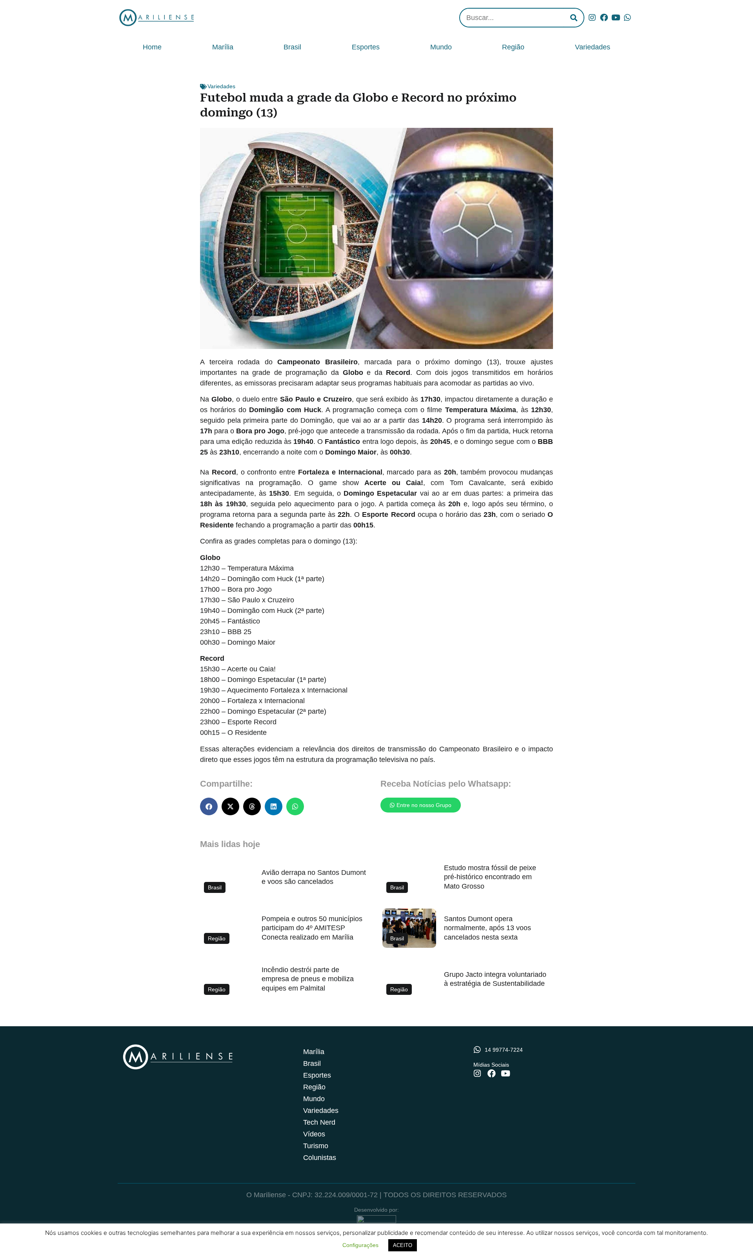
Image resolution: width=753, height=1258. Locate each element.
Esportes (366, 47)
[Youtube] (616, 18)
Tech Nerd (319, 1122)
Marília (222, 47)
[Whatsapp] (627, 18)
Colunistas (319, 1158)
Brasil (292, 47)
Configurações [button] (360, 1245)
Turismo (315, 1146)
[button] (209, 806)
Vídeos (314, 1134)
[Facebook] (604, 18)
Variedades (592, 47)
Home (152, 47)
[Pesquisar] (574, 18)
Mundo (441, 47)
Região (513, 47)
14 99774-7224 (504, 1050)
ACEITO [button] (402, 1245)
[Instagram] (592, 18)
